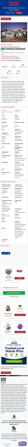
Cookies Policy (7, 444)
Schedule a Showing (14, 293)
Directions (5, 253)
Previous (2, 32)
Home (2, 51)
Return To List (6, 19)
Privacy (7, 445)
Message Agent (14, 296)
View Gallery (14, 40)
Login (19, 13)
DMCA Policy (21, 445)
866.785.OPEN (11, 13)
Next (24, 32)
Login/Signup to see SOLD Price (10, 47)
